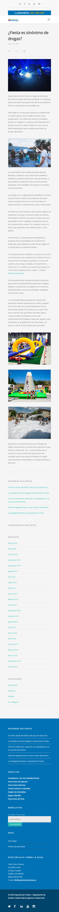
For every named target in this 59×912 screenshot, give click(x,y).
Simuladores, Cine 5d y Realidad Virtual (23, 778)
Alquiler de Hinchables (17, 792)
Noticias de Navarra (16, 273)
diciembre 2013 (14, 661)
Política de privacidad (35, 11)
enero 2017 (12, 605)
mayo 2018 (12, 543)
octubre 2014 (13, 616)
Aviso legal (20, 11)
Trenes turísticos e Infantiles (19, 788)
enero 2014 (12, 655)
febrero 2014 (13, 650)
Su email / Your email (16, 814)
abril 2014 (12, 638)
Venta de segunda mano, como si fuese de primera (28, 507)
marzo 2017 (13, 594)
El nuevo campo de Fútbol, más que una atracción (27, 487)
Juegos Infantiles (14, 795)
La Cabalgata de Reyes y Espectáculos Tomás (26, 513)
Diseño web (19, 898)
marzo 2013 (13, 667)
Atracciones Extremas (16, 785)
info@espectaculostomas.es (25, 880)
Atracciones (12, 685)
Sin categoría (13, 702)
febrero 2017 (13, 599)
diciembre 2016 (14, 610)
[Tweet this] (23, 51)
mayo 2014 (12, 633)
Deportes (11, 691)
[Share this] (17, 51)
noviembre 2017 (14, 565)
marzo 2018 (13, 554)
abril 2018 (12, 549)
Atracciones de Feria (16, 799)
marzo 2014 (13, 644)
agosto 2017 (13, 571)
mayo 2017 (12, 582)
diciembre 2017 (14, 560)
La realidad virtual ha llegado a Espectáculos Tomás (28, 493)
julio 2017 (12, 577)
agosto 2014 (13, 622)
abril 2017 (12, 588)
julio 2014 (12, 627)
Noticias (11, 696)
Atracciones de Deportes (18, 781)
